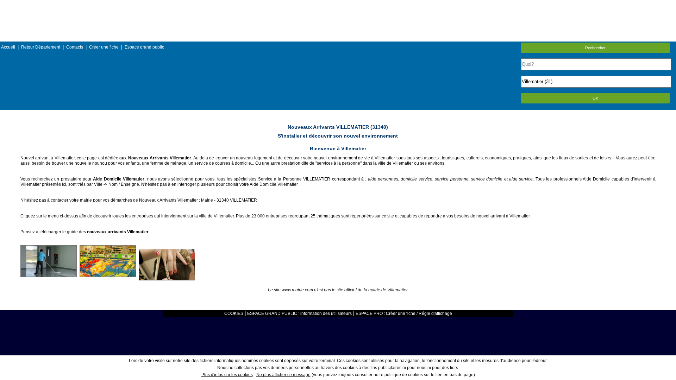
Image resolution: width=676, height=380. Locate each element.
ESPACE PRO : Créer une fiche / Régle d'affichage (404, 313)
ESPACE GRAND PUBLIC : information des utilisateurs (299, 313)
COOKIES (233, 313)
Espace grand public (144, 47)
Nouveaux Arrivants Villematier (168, 200)
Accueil (8, 47)
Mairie (207, 200)
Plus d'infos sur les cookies (227, 374)
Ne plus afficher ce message (283, 374)
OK (595, 98)
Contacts (74, 47)
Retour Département (40, 47)
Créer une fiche (104, 47)
